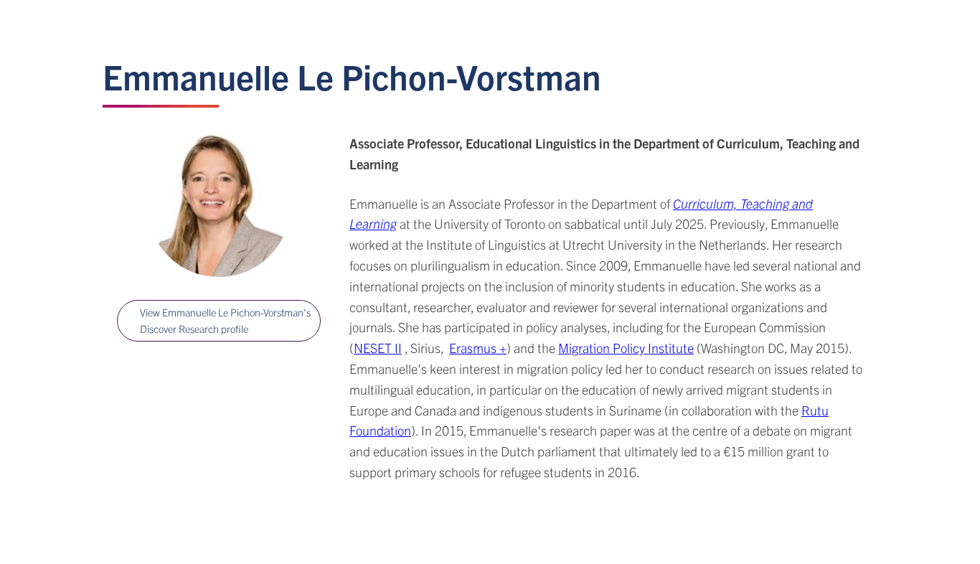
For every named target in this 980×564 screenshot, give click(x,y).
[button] (219, 321)
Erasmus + (478, 347)
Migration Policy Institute (626, 347)
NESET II (378, 347)
